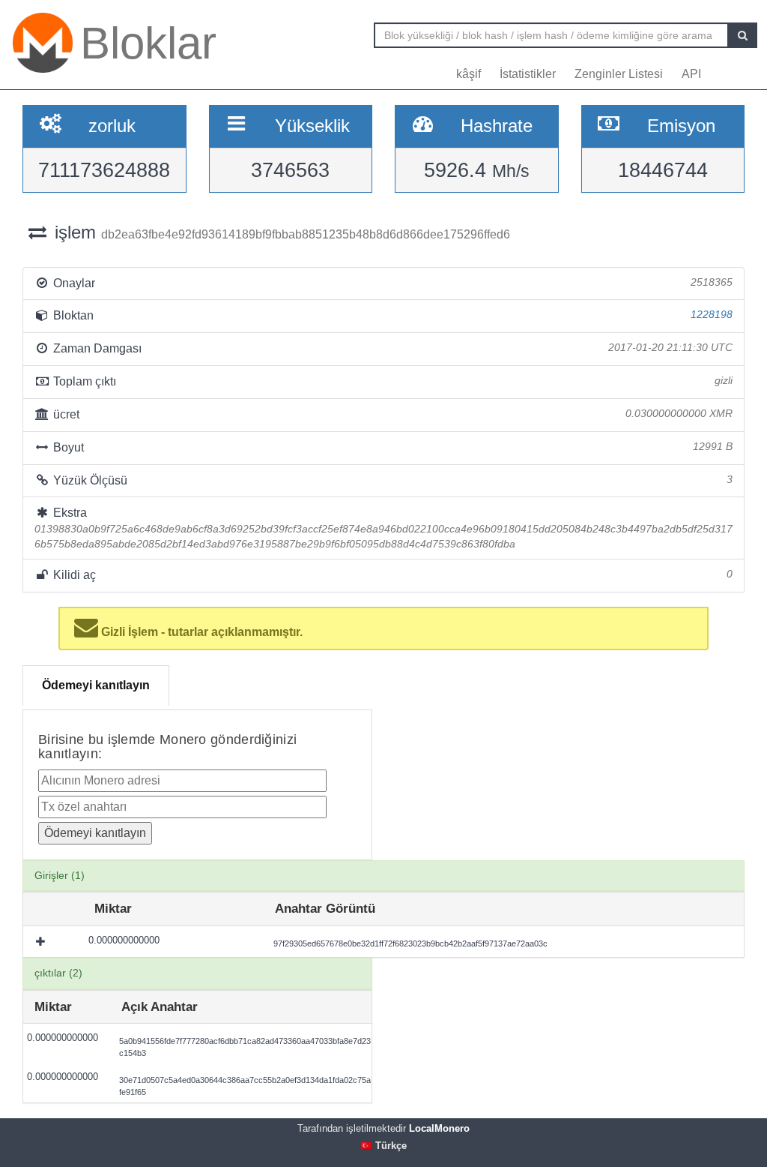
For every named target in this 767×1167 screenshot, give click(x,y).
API (691, 74)
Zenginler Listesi (619, 74)
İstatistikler (528, 74)
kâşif (468, 74)
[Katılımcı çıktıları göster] (42, 942)
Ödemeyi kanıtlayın (96, 685)
